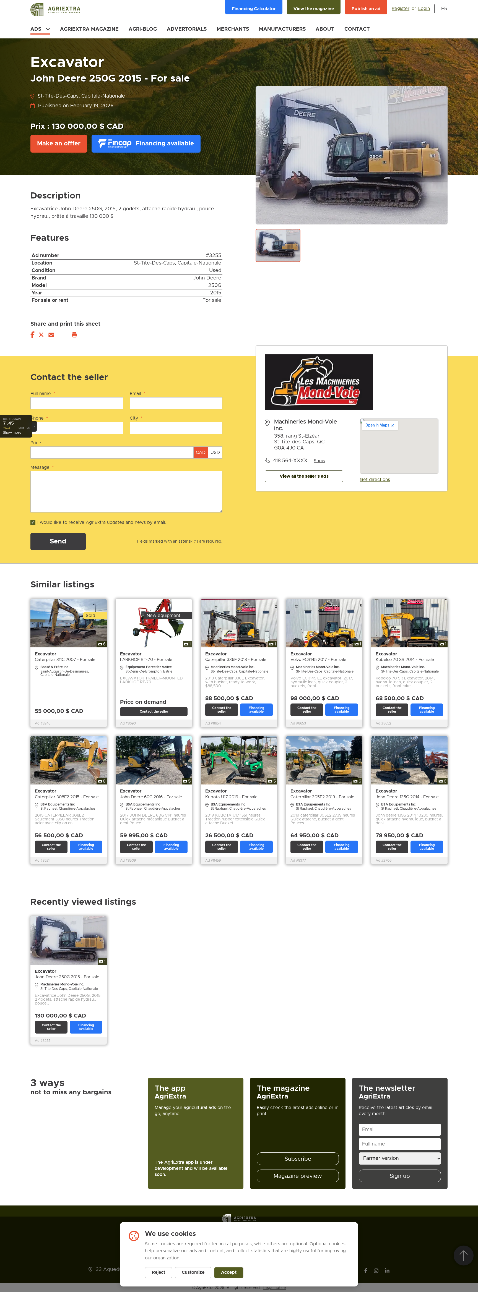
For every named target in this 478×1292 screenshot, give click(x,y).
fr (444, 8)
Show (319, 461)
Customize (193, 1272)
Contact (357, 29)
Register (400, 8)
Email (138, 393)
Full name (42, 393)
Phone (39, 418)
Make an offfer (58, 144)
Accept (229, 1272)
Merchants (233, 29)
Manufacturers (282, 29)
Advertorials (187, 29)
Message (42, 467)
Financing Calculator (254, 9)
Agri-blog (143, 29)
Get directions (375, 479)
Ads (35, 29)
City (136, 418)
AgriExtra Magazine (89, 29)
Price (35, 443)
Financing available (165, 144)
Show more (12, 433)
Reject (158, 1272)
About (325, 29)
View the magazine (313, 9)
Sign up (400, 1176)
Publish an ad (366, 9)
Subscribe (298, 1159)
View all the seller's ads (304, 476)
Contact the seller (154, 711)
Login (424, 8)
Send (58, 541)
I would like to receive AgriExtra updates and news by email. (101, 522)
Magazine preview (298, 1176)
